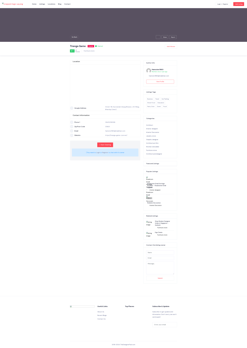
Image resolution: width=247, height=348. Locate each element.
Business (150, 99)
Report (173, 37)
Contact (67, 4)
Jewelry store (151, 136)
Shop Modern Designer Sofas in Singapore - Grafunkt (162, 223)
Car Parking (165, 99)
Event (159, 106)
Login (219, 4)
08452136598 (110, 122)
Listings (42, 4)
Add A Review (171, 46)
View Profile (160, 82)
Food (165, 106)
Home (34, 4)
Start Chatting (105, 145)
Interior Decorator (152, 132)
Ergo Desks (158, 232)
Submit (160, 278)
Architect (149, 125)
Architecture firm (152, 143)
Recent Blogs (102, 315)
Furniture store (89, 51)
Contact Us (101, 319)
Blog (59, 4)
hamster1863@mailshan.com (115, 131)
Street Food (151, 103)
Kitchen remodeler (152, 147)
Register (225, 4)
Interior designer (152, 129)
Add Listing (238, 4)
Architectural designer (154, 154)
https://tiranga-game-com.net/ (116, 135)
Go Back (74, 37)
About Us (100, 312)
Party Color (151, 106)
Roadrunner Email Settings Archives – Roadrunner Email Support (156, 185)
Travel (157, 99)
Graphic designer (152, 140)
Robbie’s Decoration (154, 203)
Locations (51, 4)
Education (161, 103)
